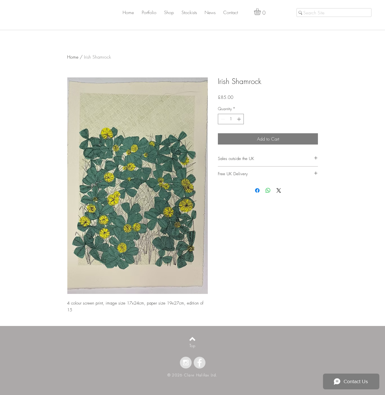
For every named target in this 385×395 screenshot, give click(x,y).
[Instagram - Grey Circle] (186, 363)
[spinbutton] (231, 119)
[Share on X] (278, 190)
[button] (152, 12)
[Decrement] (222, 119)
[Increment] (239, 119)
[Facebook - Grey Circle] (199, 363)
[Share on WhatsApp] (268, 190)
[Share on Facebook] (257, 190)
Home (72, 57)
